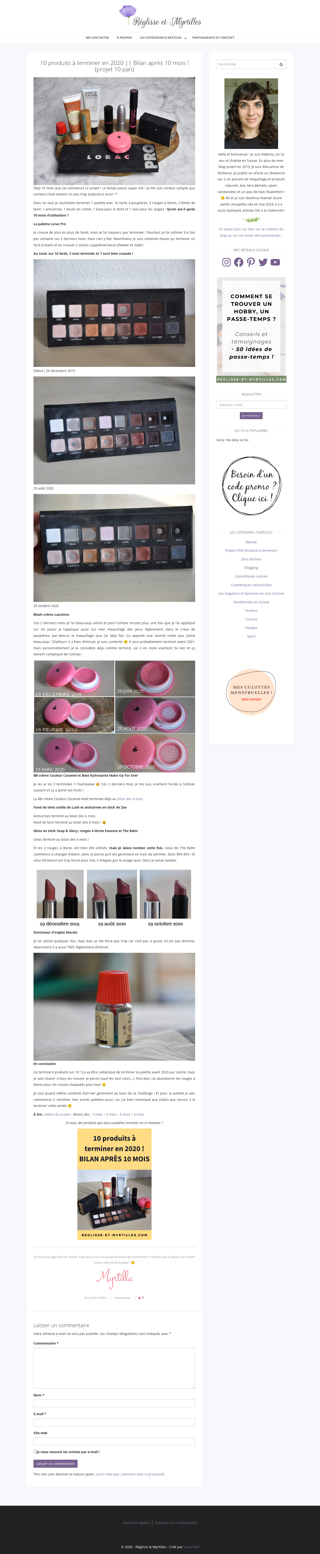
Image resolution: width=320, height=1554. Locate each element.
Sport (251, 636)
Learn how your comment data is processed (130, 1474)
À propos (124, 37)
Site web (40, 1433)
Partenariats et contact (213, 37)
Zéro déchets (251, 559)
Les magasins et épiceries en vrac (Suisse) (251, 593)
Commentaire (46, 1343)
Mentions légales (136, 1522)
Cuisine (251, 619)
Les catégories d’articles (160, 37)
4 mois (111, 1114)
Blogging (251, 567)
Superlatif (191, 1547)
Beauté (251, 542)
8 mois (139, 1114)
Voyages (251, 627)
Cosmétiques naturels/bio (251, 585)
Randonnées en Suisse (251, 602)
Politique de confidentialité (176, 1522)
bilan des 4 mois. (130, 799)
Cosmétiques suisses (251, 576)
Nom (38, 1395)
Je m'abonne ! (251, 416)
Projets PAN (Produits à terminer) (251, 550)
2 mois (97, 1114)
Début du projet (57, 1114)
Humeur (251, 610)
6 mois (125, 1114)
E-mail (39, 1414)
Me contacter (97, 37)
